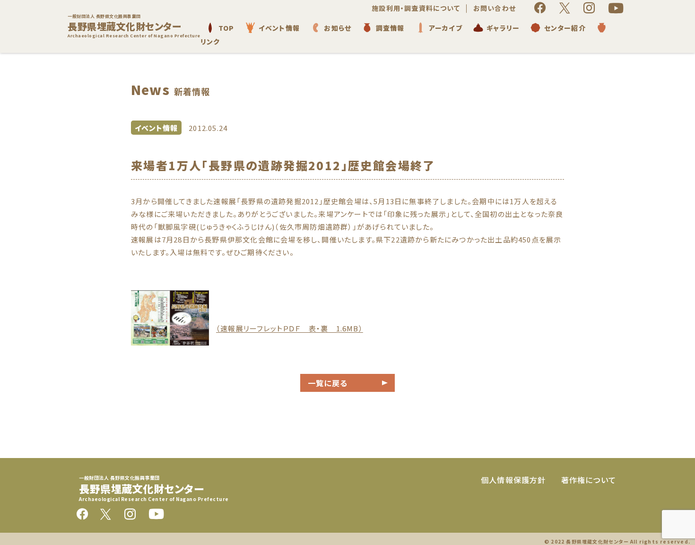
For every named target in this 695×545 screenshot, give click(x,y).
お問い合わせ (494, 8)
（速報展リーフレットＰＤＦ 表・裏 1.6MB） (289, 328)
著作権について (588, 479)
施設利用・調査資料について (416, 8)
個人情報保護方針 (513, 479)
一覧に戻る (328, 383)
